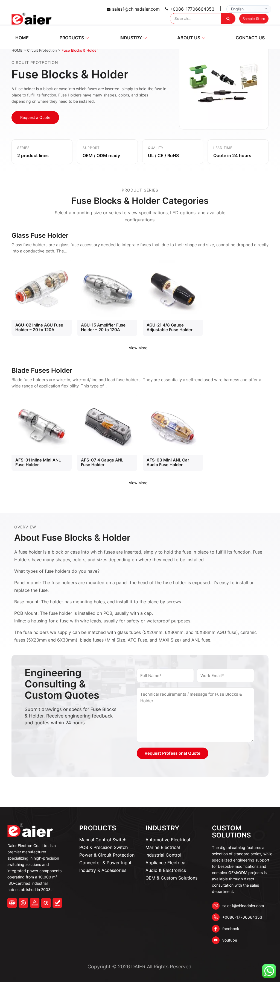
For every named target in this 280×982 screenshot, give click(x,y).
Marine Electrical (162, 847)
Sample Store (254, 18)
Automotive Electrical (167, 839)
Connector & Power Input (105, 862)
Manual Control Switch (102, 839)
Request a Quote (35, 117)
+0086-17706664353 (192, 9)
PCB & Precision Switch (103, 847)
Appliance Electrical (165, 862)
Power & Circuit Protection (107, 855)
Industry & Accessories (102, 870)
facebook (230, 928)
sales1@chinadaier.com (136, 9)
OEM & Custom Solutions (171, 878)
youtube (229, 940)
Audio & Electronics (165, 870)
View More (138, 347)
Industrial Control (163, 855)
